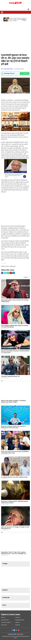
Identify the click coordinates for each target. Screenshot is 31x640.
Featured (4, 590)
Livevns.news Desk (8, 69)
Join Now (25, 73)
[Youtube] (19, 630)
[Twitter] (14, 630)
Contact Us (17, 617)
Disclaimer (17, 624)
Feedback (17, 622)
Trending (4, 563)
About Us (3, 617)
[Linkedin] (16, 630)
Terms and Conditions (6, 622)
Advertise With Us (5, 619)
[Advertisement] (15, 36)
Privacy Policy (4, 624)
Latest (4, 605)
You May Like (5, 597)
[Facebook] (12, 630)
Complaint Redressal (19, 619)
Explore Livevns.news (10, 614)
